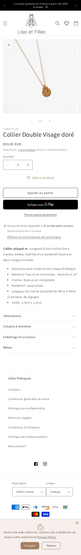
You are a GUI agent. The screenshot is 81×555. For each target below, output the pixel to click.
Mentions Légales (20, 418)
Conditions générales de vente (28, 399)
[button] (5, 23)
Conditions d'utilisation (24, 427)
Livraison (14, 389)
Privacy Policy (46, 537)
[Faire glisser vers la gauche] (31, 121)
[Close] (77, 523)
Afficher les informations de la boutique (34, 237)
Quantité (8, 156)
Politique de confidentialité (26, 408)
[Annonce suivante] (76, 5)
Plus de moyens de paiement (40, 214)
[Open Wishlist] (66, 23)
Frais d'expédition (27, 149)
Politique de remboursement (28, 437)
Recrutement (17, 446)
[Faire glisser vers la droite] (49, 121)
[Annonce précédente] (4, 5)
